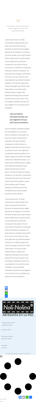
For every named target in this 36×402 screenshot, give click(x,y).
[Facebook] (18, 287)
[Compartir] (18, 296)
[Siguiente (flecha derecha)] (2, 401)
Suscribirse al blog (6, 329)
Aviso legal (4, 345)
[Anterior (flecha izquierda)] (0, 401)
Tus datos (4, 347)
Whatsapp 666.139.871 (8, 322)
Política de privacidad (7, 336)
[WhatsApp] (18, 293)
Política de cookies (6, 338)
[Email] (18, 290)
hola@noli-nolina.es (7, 325)
